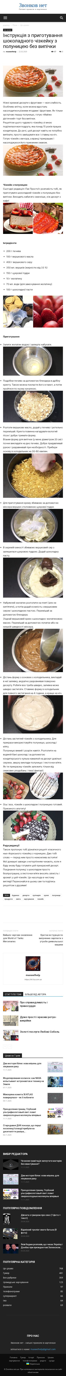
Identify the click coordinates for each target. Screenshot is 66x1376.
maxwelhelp (11, 51)
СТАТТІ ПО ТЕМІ (13, 994)
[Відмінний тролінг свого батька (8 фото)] (10, 1233)
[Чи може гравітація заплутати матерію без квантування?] (10, 1164)
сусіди (51, 1360)
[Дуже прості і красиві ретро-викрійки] (10, 1020)
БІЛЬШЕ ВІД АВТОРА (35, 994)
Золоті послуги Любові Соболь (39, 1031)
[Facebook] (6, 58)
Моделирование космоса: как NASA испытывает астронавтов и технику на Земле (23, 1081)
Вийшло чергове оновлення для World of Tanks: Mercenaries (17, 938)
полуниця (56, 895)
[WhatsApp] (27, 58)
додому (6, 25)
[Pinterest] (20, 58)
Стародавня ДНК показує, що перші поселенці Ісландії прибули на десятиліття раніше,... (22, 1128)
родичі (43, 1360)
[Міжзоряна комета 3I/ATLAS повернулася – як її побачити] (55, 1098)
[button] (5, 18)
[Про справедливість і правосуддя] (10, 1006)
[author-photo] (33, 971)
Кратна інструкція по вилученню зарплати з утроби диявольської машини (51, 940)
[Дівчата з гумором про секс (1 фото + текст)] (6, 1219)
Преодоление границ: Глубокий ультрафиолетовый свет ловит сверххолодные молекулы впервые (22, 1112)
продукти (8, 899)
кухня (46, 895)
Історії (31, 1357)
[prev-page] (5, 1046)
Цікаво (51, 1357)
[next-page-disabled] (10, 1046)
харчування (29, 899)
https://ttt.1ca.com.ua (33, 979)
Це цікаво (24, 25)
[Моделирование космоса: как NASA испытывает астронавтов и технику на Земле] (55, 1082)
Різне (15, 25)
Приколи (41, 1357)
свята (18, 899)
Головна (13, 1357)
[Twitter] (13, 58)
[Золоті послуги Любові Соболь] (10, 1035)
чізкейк (40, 899)
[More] (34, 58)
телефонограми (30, 1360)
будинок (15, 895)
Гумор (23, 1357)
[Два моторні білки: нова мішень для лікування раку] (55, 1067)
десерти (26, 895)
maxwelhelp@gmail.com (43, 1349)
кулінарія (37, 895)
